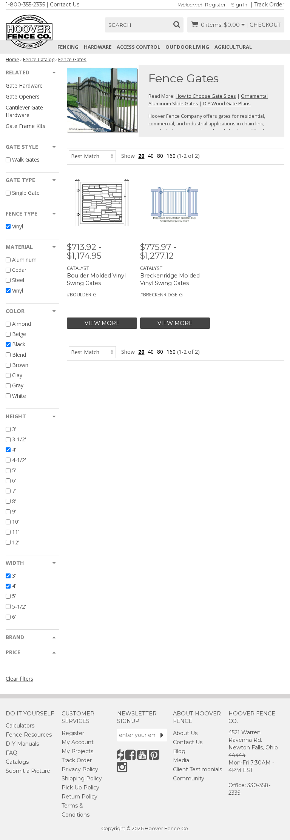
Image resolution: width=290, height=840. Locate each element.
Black (18, 344)
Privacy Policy (80, 769)
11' (15, 532)
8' (14, 501)
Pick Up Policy (80, 787)
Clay (17, 375)
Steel (18, 280)
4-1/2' (19, 460)
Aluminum (24, 259)
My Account (78, 742)
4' (14, 449)
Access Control (138, 46)
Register (215, 5)
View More (102, 323)
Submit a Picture (28, 771)
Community (188, 778)
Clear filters (19, 678)
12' (15, 542)
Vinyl (17, 226)
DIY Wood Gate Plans (227, 103)
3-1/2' (19, 439)
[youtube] (142, 755)
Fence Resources (29, 734)
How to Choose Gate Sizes (206, 95)
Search (119, 25)
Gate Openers (23, 96)
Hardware (97, 46)
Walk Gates (26, 159)
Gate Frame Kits (25, 125)
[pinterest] (154, 755)
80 (160, 155)
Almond (21, 323)
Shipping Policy (82, 778)
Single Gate (26, 193)
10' (15, 521)
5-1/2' (19, 606)
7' (14, 491)
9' (14, 511)
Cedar (19, 269)
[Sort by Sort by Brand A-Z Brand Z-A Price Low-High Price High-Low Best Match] (92, 155)
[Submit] (162, 735)
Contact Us (64, 4)
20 (141, 155)
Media (181, 760)
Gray (17, 385)
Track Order (269, 4)
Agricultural (233, 46)
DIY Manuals (22, 743)
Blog (179, 751)
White (19, 395)
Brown (20, 364)
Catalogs (17, 761)
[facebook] (130, 755)
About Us (185, 733)
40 (151, 155)
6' (14, 480)
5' (14, 470)
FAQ (11, 752)
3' (14, 429)
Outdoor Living (187, 46)
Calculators (20, 725)
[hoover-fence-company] (120, 755)
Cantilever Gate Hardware (24, 111)
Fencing (68, 46)
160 (171, 155)
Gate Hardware (24, 85)
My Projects (77, 751)
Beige (19, 334)
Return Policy (79, 796)
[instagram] (122, 767)
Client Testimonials (197, 769)
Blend (19, 354)
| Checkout (263, 25)
